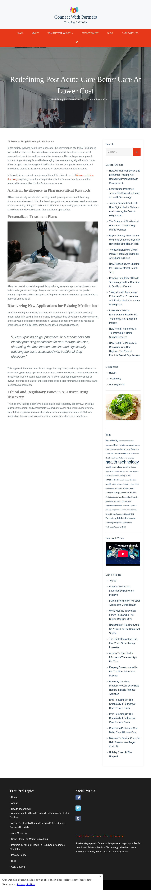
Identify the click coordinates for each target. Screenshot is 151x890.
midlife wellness (117, 484)
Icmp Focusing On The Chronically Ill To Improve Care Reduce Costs (122, 704)
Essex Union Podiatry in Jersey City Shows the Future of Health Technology (124, 193)
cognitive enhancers (132, 445)
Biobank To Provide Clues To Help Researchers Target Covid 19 (124, 742)
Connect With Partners (75, 17)
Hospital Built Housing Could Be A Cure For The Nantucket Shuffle (124, 629)
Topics (112, 580)
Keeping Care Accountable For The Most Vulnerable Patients (123, 671)
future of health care (131, 454)
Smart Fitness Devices (114, 514)
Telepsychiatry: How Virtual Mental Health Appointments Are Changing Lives (124, 253)
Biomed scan (123, 441)
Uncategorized (116, 384)
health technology (122, 462)
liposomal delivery (119, 475)
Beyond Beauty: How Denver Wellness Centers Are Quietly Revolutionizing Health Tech (124, 239)
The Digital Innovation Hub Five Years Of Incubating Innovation (123, 643)
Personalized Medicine (130, 497)
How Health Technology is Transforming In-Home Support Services (123, 333)
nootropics (109, 493)
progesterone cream (119, 510)
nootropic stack (119, 493)
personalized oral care (114, 501)
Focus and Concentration (115, 454)
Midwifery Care (129, 484)
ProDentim (126, 505)
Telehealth (122, 518)
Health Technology (58, 33)
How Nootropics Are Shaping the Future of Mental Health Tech (124, 268)
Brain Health (119, 445)
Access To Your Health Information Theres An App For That (123, 657)
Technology (115, 378)
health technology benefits (118, 467)
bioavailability (112, 440)
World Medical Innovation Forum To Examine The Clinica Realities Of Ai (122, 615)
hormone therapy (119, 471)
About (35, 33)
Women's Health (120, 527)
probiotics (118, 505)
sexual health (131, 510)
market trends (124, 480)
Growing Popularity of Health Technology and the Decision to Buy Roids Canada (124, 282)
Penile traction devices (114, 497)
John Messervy (19, 833)
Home (20, 33)
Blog (110, 33)
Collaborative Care (112, 449)
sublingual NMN (128, 514)
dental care (124, 449)
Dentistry (135, 449)
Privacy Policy (90, 33)
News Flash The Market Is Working (29, 839)
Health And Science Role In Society (99, 835)
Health (112, 372)
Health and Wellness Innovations (122, 458)
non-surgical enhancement (124, 488)
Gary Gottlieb (130, 33)
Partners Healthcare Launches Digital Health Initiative (121, 590)
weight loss (118, 523)
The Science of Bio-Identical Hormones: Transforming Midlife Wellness (124, 225)
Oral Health (130, 492)
